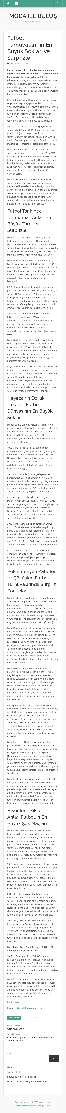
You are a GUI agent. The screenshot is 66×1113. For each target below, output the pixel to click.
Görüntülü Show (15, 1029)
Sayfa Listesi (13, 1072)
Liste (9, 1067)
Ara (9, 1053)
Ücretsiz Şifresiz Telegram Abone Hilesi (27, 1081)
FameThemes (21, 1105)
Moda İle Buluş (33, 16)
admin (10, 63)
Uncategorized (29, 1017)
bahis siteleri (14, 1002)
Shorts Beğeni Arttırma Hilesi (22, 1076)
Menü (15, 3)
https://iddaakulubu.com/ (29, 1008)
